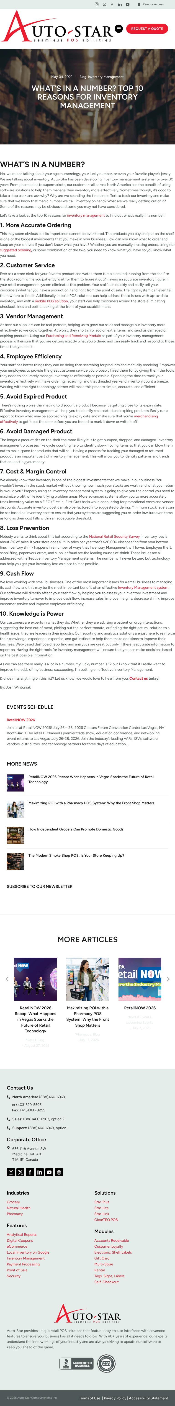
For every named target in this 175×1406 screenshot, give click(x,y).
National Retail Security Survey (114, 536)
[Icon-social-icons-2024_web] (59, 1172)
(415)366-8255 (32, 1110)
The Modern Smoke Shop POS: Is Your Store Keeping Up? (76, 855)
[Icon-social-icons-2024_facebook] (112, 4)
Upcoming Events (139, 1022)
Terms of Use (90, 1398)
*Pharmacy (83, 1034)
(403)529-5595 (28, 1105)
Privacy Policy (115, 1398)
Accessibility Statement (148, 1398)
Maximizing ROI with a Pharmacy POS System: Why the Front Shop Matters (91, 803)
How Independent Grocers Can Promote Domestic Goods (75, 829)
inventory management (86, 215)
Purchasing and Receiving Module (73, 336)
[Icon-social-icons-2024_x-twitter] (104, 4)
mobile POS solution (51, 301)
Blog (83, 77)
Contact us (138, 678)
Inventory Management (106, 77)
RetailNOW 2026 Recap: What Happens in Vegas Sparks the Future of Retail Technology (91, 779)
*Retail (31, 1040)
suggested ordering (15, 250)
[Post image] (15, 783)
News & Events (139, 1017)
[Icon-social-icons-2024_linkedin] (120, 4)
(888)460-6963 (52, 1097)
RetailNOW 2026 (21, 720)
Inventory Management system (143, 587)
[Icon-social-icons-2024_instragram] (96, 4)
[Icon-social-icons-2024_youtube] (128, 4)
